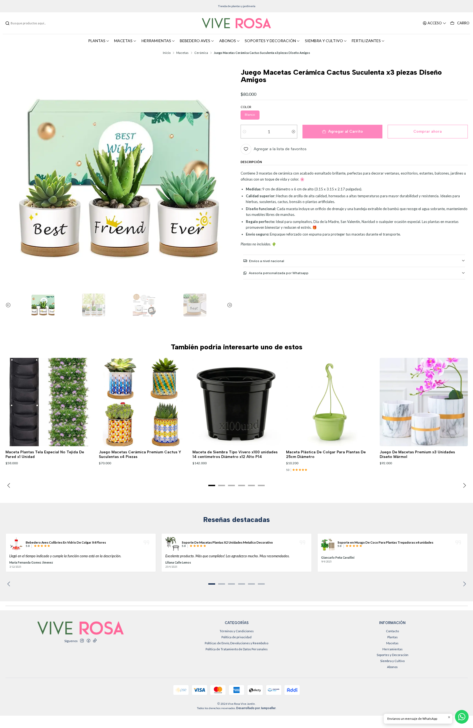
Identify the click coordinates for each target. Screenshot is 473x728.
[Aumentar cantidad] (293, 131)
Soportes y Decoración (392, 655)
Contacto (392, 631)
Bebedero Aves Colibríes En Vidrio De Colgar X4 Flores (66, 542)
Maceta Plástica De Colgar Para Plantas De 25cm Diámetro (326, 454)
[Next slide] (228, 305)
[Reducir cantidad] (244, 131)
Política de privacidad (236, 637)
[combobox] (33, 23)
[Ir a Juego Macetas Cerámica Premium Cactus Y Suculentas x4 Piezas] (143, 402)
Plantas (392, 637)
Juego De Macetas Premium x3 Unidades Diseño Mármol (417, 454)
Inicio (167, 52)
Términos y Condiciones (237, 631)
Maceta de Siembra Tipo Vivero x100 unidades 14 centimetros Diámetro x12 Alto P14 (235, 454)
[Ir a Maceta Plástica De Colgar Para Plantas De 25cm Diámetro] (330, 402)
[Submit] (7, 23)
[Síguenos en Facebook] (88, 641)
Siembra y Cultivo (392, 661)
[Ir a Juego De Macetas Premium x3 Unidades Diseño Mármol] (424, 402)
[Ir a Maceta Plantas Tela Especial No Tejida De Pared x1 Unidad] (49, 402)
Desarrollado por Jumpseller (256, 708)
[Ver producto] (16, 544)
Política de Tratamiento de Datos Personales (237, 649)
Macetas (182, 52)
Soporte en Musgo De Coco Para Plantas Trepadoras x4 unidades (385, 542)
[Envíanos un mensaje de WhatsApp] (462, 717)
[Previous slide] (9, 305)
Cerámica (201, 52)
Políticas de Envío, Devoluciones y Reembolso (236, 643)
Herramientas (392, 649)
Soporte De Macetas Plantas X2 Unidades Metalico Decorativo (227, 542)
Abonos (392, 667)
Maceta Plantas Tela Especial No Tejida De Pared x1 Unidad (44, 454)
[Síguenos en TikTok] (95, 641)
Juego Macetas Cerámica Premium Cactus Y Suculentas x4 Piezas (140, 454)
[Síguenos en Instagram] (82, 641)
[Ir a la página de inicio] (236, 23)
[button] (212, 485)
